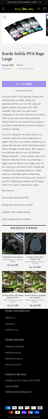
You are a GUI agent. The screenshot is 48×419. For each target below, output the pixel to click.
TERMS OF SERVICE (14, 347)
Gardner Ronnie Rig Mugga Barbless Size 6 (12, 296)
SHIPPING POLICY (14, 359)
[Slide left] (18, 48)
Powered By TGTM (34, 417)
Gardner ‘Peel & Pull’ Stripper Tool (35, 258)
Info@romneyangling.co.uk (18, 391)
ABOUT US (10, 318)
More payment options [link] (24, 90)
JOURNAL (10, 324)
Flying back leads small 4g (13, 257)
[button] (3, 9)
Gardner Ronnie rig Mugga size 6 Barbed (35, 296)
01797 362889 (12, 386)
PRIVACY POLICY (13, 365)
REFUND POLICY (13, 353)
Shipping (15, 69)
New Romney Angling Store (21, 417)
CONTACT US (11, 330)
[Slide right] (30, 48)
